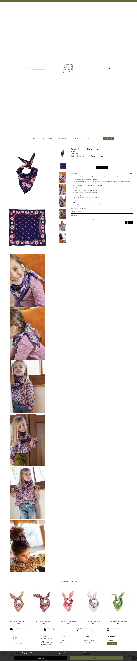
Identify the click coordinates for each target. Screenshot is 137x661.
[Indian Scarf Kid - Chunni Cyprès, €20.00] (93, 604)
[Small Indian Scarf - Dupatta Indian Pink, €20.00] (19, 604)
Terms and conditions (89, 640)
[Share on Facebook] (126, 222)
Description (74, 173)
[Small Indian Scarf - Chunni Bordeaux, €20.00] (68, 604)
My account (110, 638)
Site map (62, 640)
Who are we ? (63, 638)
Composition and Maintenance (79, 208)
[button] (105, 149)
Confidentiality (87, 642)
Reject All (40, 658)
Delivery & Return (76, 211)
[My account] (106, 69)
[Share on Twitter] (129, 222)
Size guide (74, 215)
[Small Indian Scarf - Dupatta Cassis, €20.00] (44, 604)
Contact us (62, 642)
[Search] (44, 68)
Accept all (96, 658)
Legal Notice (87, 638)
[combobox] (38, 68)
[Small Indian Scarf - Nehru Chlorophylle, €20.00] (118, 604)
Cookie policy (17, 655)
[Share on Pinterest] (131, 222)
